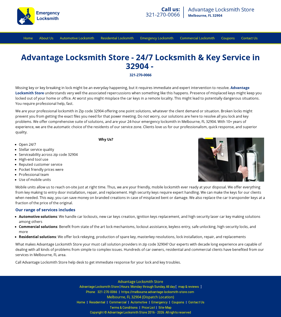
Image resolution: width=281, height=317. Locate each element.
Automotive (139, 302)
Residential (97, 302)
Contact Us (249, 38)
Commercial (117, 302)
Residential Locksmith (117, 38)
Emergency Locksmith (156, 38)
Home (28, 38)
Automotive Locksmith (77, 38)
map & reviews (189, 286)
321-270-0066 (163, 14)
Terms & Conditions (124, 307)
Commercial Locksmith (197, 38)
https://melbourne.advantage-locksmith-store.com (157, 292)
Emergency (159, 302)
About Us (46, 38)
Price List (148, 307)
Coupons (228, 38)
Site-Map (165, 307)
